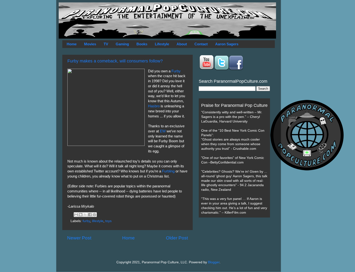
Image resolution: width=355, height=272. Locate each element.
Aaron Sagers (226, 44)
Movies (90, 44)
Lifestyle (162, 44)
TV (106, 44)
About (182, 44)
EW (163, 131)
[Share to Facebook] (89, 214)
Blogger (214, 262)
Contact (201, 44)
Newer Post (79, 237)
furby (86, 221)
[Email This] (76, 214)
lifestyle (97, 221)
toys (108, 221)
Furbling (168, 171)
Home (72, 44)
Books (141, 44)
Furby (176, 71)
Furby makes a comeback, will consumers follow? (115, 61)
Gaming (122, 44)
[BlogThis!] (80, 214)
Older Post (177, 237)
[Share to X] (85, 214)
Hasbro (154, 106)
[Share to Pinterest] (94, 214)
